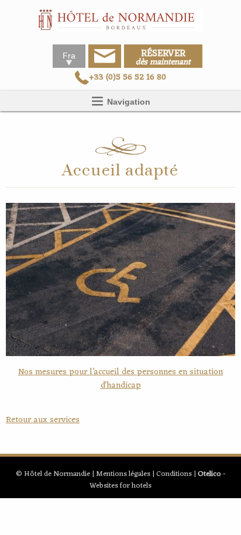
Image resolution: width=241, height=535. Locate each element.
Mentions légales (123, 474)
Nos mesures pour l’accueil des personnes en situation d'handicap (120, 379)
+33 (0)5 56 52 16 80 (127, 77)
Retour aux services (43, 420)
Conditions (174, 474)
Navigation (127, 101)
